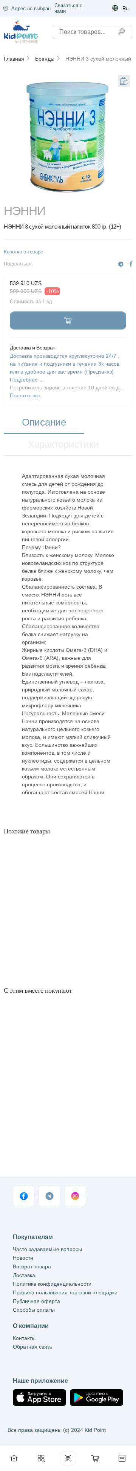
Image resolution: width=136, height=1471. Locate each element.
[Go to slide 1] (68, 194)
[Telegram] (121, 264)
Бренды (44, 59)
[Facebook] (131, 264)
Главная (14, 59)
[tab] (44, 423)
